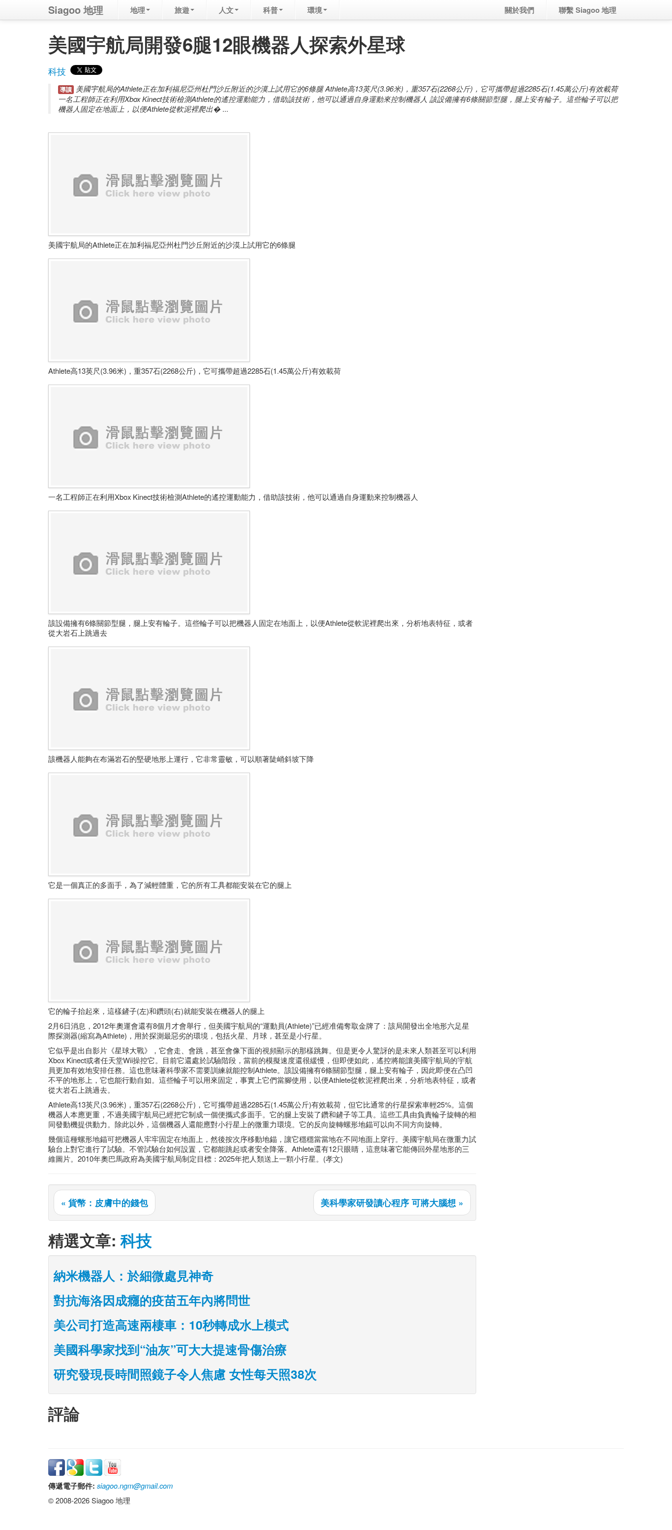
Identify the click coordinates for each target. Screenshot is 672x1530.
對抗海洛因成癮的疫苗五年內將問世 (152, 1300)
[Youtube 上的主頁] (112, 1466)
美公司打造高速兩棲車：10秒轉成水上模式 (171, 1325)
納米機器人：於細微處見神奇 (134, 1275)
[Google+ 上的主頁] (75, 1466)
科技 (57, 71)
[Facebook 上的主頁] (56, 1466)
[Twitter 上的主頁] (94, 1466)
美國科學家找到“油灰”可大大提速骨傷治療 (170, 1349)
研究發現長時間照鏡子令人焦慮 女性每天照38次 (185, 1374)
